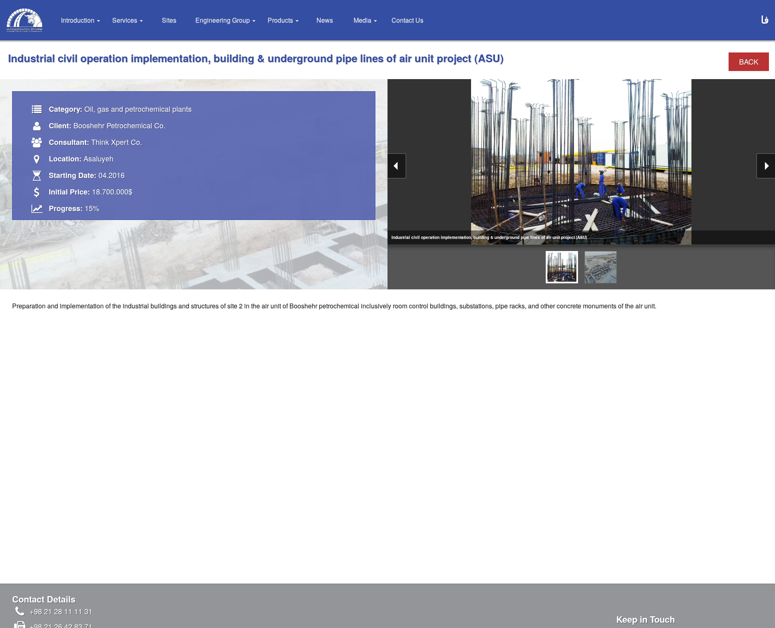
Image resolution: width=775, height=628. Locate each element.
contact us (407, 20)
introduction (78, 20)
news (324, 20)
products (281, 20)
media (363, 20)
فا (765, 19)
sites (169, 20)
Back (748, 61)
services (125, 20)
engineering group (223, 20)
